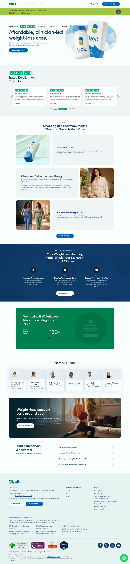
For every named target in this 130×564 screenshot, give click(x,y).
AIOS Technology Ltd (53, 557)
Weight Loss (26, 4)
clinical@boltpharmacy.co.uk (51, 498)
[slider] (49, 338)
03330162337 (18, 493)
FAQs (34, 4)
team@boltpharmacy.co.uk (23, 496)
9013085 (12, 528)
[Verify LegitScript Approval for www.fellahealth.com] (64, 545)
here (31, 520)
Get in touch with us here (32, 453)
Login (83, 4)
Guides (41, 4)
